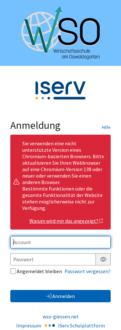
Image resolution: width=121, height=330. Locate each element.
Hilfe (106, 127)
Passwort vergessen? (88, 271)
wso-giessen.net (61, 316)
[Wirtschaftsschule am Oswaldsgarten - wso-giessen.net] (60, 32)
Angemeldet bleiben (39, 271)
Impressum (28, 325)
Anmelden (63, 296)
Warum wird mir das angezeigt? (63, 221)
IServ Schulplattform (81, 325)
